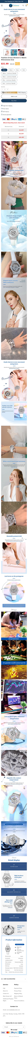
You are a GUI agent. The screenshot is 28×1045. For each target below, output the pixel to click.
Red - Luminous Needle (9, 83)
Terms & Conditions (19, 1000)
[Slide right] (26, 52)
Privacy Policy (17, 990)
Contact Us (6, 993)
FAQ (4, 988)
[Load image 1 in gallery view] (7, 52)
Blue (17, 70)
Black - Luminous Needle (9, 76)
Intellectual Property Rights (8, 999)
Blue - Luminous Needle (9, 80)
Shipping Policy (18, 993)
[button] (14, 979)
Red (24, 70)
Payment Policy (18, 988)
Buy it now (14, 100)
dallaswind (17, 1036)
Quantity (3, 86)
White (4, 70)
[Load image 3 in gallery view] (21, 52)
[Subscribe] (23, 1027)
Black (11, 70)
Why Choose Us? (7, 996)
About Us (5, 990)
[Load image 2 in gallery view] (14, 52)
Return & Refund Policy (18, 997)
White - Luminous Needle (9, 73)
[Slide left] (1, 52)
